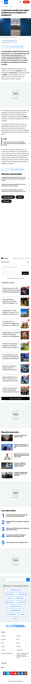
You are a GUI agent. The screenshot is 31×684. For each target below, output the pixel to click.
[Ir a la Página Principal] (6, 2)
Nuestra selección (10, 432)
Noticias (6, 6)
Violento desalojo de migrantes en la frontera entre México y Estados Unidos (13, 185)
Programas (19, 650)
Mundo (11, 6)
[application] (15, 27)
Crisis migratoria (8, 197)
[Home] (1, 6)
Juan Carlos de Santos (8, 40)
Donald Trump (22, 602)
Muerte (23, 614)
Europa (3, 636)
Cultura (18, 646)
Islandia (9, 598)
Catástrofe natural (15, 610)
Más (2, 667)
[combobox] (15, 579)
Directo (26, 2)
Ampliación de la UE (15, 606)
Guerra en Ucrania (9, 594)
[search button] (28, 579)
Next (2, 643)
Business (3, 639)
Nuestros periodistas (6, 653)
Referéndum (20, 598)
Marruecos (6, 201)
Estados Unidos (9, 602)
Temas (3, 632)
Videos (3, 650)
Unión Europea (23, 594)
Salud (18, 643)
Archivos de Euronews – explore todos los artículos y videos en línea (23, 655)
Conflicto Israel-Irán (15, 590)
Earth (18, 639)
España (20, 197)
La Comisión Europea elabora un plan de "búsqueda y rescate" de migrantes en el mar (13, 190)
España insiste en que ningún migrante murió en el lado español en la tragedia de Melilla (14, 143)
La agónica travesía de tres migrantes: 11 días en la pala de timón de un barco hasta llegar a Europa (13, 179)
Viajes (2, 646)
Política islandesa (11, 614)
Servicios (3, 663)
